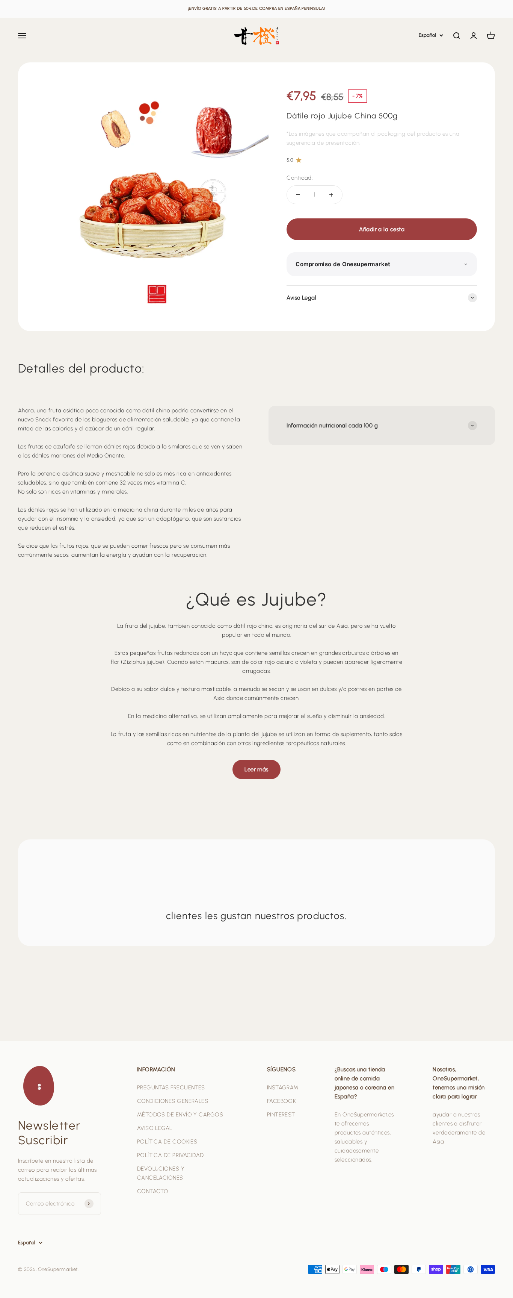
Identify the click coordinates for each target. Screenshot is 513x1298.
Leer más (256, 769)
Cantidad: (299, 177)
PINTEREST (281, 1114)
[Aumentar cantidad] (331, 195)
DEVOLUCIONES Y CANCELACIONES (160, 1173)
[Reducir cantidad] (298, 195)
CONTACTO (153, 1191)
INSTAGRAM (283, 1087)
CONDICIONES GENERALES (172, 1101)
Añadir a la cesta (381, 229)
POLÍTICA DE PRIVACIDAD (170, 1155)
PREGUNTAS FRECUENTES (171, 1087)
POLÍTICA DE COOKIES (167, 1141)
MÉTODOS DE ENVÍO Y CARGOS (180, 1114)
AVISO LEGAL (154, 1128)
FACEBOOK (281, 1101)
